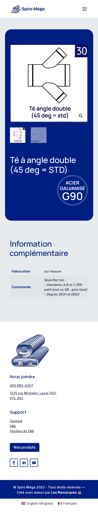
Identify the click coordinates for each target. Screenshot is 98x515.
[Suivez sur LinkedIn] (24, 463)
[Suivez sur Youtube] (34, 463)
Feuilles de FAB (22, 431)
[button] (81, 116)
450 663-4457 (21, 386)
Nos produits (25, 447)
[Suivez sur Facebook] (14, 463)
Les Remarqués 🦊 (66, 492)
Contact (16, 421)
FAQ (13, 426)
